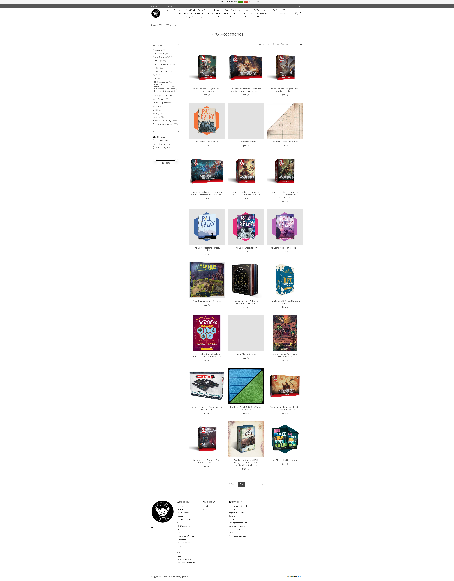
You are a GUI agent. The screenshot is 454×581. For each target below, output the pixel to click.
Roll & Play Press (163, 147)
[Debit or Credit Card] (295, 577)
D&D (155, 75)
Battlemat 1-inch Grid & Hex (285, 141)
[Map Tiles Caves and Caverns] (207, 280)
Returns (232, 516)
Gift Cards (221, 17)
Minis (155, 113)
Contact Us (233, 519)
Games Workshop (161, 64)
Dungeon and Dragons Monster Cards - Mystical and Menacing (246, 89)
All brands (160, 136)
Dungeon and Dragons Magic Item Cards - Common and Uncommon (285, 194)
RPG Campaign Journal (246, 141)
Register (206, 506)
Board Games (159, 57)
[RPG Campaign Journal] (246, 121)
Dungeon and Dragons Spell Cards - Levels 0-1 (206, 89)
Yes (240, 2)
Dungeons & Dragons (163, 91)
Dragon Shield (162, 140)
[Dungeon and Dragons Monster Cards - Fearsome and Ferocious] (207, 171)
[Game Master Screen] (246, 333)
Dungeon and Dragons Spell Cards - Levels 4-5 (284, 89)
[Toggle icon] (296, 13)
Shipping (232, 532)
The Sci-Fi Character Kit (246, 247)
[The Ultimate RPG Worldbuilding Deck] (285, 280)
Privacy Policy (234, 509)
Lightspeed (184, 577)
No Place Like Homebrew (285, 460)
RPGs (161, 25)
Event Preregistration (237, 529)
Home (168, 10)
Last (250, 484)
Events (244, 17)
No (246, 2)
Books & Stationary (265, 13)
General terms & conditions (240, 506)
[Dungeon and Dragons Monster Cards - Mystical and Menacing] (246, 67)
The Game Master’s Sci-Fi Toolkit (284, 247)
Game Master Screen (246, 354)
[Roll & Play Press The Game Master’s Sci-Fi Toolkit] (285, 227)
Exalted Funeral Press (165, 144)
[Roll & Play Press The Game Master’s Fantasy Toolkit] (207, 227)
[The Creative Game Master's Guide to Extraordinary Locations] (207, 333)
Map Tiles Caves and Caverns (207, 300)
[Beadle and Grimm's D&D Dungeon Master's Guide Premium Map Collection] (246, 439)
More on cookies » (255, 2)
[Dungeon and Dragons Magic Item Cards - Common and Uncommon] (285, 171)
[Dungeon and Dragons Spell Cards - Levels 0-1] (207, 67)
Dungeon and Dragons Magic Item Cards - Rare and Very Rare (246, 193)
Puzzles (156, 60)
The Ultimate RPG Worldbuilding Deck (284, 302)
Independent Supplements (164, 89)
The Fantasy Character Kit (206, 141)
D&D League (233, 17)
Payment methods (236, 513)
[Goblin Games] (155, 13)
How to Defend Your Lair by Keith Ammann (284, 355)
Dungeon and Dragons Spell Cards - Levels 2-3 (206, 461)
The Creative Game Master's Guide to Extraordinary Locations (207, 355)
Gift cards (281, 13)
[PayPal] (292, 577)
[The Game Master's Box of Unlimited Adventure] (246, 280)
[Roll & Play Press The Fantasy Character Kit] (207, 121)
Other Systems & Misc (163, 86)
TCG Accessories (160, 71)
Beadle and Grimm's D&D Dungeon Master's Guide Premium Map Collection (246, 462)
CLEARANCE (190, 10)
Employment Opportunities (239, 523)
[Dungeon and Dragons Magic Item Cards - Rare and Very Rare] (246, 171)
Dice (155, 109)
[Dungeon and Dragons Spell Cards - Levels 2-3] (207, 439)
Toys (155, 117)
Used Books (159, 84)
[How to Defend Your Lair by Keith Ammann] (285, 333)
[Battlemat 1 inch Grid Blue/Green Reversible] (246, 386)
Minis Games (158, 99)
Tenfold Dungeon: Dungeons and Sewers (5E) (207, 408)
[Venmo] (299, 577)
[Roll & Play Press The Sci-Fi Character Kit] (246, 227)
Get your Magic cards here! (261, 17)
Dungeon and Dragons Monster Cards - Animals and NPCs (285, 408)
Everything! (209, 17)
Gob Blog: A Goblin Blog (192, 17)
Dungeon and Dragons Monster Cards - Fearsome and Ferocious (206, 193)
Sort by (276, 44)
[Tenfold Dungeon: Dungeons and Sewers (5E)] (207, 386)
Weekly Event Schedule (238, 536)
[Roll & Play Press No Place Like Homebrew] (285, 439)
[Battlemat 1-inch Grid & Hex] (285, 121)
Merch (225, 13)
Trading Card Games (162, 95)
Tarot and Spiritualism (163, 124)
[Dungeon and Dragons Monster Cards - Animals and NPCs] (285, 386)
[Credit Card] (288, 577)
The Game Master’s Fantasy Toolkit (207, 248)
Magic (155, 67)
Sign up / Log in (297, 6)
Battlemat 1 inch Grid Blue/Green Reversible (246, 408)
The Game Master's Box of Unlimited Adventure (246, 302)
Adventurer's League (237, 526)
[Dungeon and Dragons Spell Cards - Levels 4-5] (285, 67)
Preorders (178, 10)
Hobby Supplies (160, 102)
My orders (207, 509)
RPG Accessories (161, 82)
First (242, 484)
